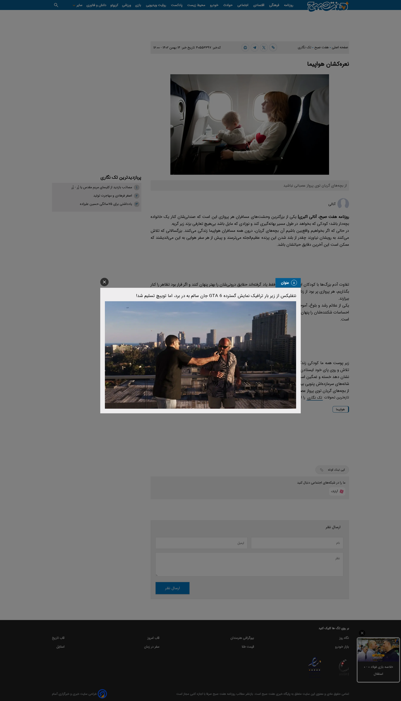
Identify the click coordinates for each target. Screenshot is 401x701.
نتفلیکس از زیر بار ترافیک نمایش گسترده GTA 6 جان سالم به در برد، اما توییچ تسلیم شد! (216, 295)
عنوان (285, 283)
